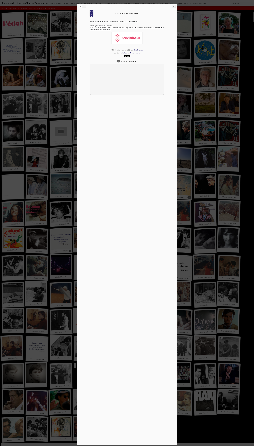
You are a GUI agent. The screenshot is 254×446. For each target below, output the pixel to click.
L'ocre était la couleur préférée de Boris (234, 278)
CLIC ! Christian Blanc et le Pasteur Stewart (212, 385)
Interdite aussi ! (61, 439)
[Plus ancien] (84, 6)
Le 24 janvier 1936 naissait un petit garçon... (212, 89)
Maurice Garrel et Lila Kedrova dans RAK (233, 412)
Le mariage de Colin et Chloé (182, 304)
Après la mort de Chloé (62, 332)
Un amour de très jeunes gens (230, 304)
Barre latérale (33, 8)
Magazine (16, 8)
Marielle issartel (135, 53)
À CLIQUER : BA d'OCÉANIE (231, 62)
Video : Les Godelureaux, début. (39, 251)
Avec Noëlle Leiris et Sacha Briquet (209, 358)
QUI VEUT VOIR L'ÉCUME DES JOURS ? (67, 251)
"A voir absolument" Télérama (183, 197)
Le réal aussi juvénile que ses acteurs (66, 358)
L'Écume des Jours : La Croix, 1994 (40, 359)
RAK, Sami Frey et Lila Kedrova (16, 440)
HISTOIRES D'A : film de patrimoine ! (65, 62)
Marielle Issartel (138, 50)
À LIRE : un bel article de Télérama (40, 170)
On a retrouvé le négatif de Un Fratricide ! (42, 115)
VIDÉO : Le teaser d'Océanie (207, 170)
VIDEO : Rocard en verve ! (230, 115)
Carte (10, 8)
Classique (4, 8)
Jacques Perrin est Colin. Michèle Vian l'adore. (235, 331)
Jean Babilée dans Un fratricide (16, 386)
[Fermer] (174, 6)
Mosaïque (24, 8)
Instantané (42, 8)
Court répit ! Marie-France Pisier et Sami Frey (43, 304)
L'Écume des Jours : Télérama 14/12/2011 (17, 61)
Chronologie (51, 8)
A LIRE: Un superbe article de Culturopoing (43, 142)
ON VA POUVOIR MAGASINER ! (127, 13)
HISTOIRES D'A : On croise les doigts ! (185, 89)
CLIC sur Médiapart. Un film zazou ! (185, 34)
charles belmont (124, 53)
